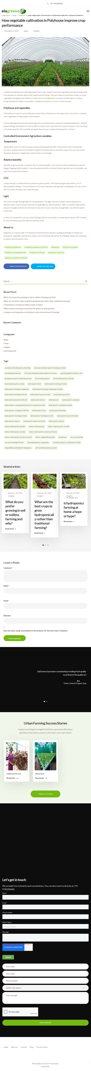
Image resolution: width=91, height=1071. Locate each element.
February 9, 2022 (73, 493)
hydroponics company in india (60, 405)
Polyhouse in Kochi (37, 252)
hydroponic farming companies (17, 389)
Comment (8, 568)
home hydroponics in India (63, 378)
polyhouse (55, 247)
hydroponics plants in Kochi (34, 421)
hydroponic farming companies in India (47, 389)
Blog (32, 1047)
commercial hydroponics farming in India (50, 368)
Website (7, 616)
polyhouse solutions (56, 252)
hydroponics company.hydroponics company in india (25, 405)
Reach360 (45, 1066)
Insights (36, 31)
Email (6, 601)
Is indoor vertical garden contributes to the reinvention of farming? (32, 312)
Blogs (6, 340)
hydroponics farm (39, 410)
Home (6, 1047)
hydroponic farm (34, 384)
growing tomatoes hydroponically (18, 378)
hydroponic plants (38, 400)
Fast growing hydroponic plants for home (41, 373)
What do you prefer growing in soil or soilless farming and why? (30, 297)
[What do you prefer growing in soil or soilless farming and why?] (15, 481)
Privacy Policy (42, 1047)
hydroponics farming (58, 410)
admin (26, 31)
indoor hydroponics (36, 426)
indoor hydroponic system (15, 432)
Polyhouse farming (70, 247)
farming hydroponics (13, 373)
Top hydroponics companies (38, 442)
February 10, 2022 (15, 493)
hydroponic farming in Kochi (16, 394)
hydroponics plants (12, 421)
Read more (9, 529)
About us (14, 1047)
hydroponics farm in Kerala (67, 416)
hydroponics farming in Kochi (42, 416)
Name (6, 586)
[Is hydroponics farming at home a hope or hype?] (74, 481)
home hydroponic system (14, 384)
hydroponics (54, 400)
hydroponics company (70, 400)
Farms (6, 343)
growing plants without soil (71, 373)
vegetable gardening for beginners (18, 448)
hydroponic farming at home (56, 384)
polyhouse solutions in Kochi (16, 258)
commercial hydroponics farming (17, 368)
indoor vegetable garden (45, 437)
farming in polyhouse (13, 247)
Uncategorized (10, 351)
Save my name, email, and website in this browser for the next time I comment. (36, 631)
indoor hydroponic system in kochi (18, 437)
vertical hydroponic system (46, 448)
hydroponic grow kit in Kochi (16, 400)
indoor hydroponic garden (15, 426)
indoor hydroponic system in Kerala (43, 432)
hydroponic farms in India (40, 394)
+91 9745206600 (56, 4)
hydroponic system (56, 421)
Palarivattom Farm (14, 774)
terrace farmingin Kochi (14, 442)
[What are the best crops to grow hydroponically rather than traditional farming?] (45, 481)
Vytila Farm (39, 774)
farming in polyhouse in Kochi (36, 247)
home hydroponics (42, 378)
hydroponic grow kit (62, 394)
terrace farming (76, 437)
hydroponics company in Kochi (16, 410)
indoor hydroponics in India (58, 426)
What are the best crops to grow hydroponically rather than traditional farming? (37, 301)
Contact (24, 1047)
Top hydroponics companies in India (67, 442)
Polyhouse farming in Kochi (15, 252)
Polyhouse (50, 98)
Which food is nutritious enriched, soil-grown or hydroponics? (29, 308)
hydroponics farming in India (16, 416)
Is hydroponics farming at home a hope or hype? (23, 305)
